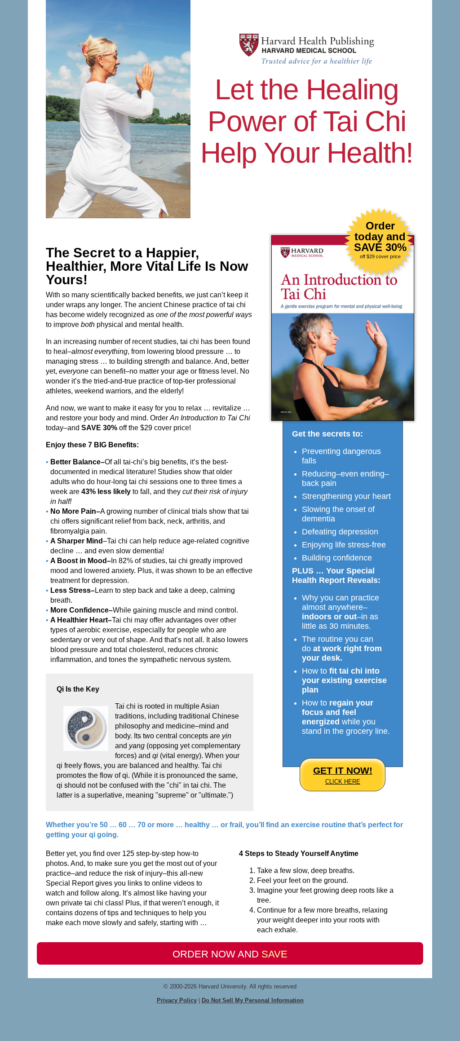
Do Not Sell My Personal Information (253, 1000)
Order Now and (230, 954)
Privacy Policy (177, 1000)
